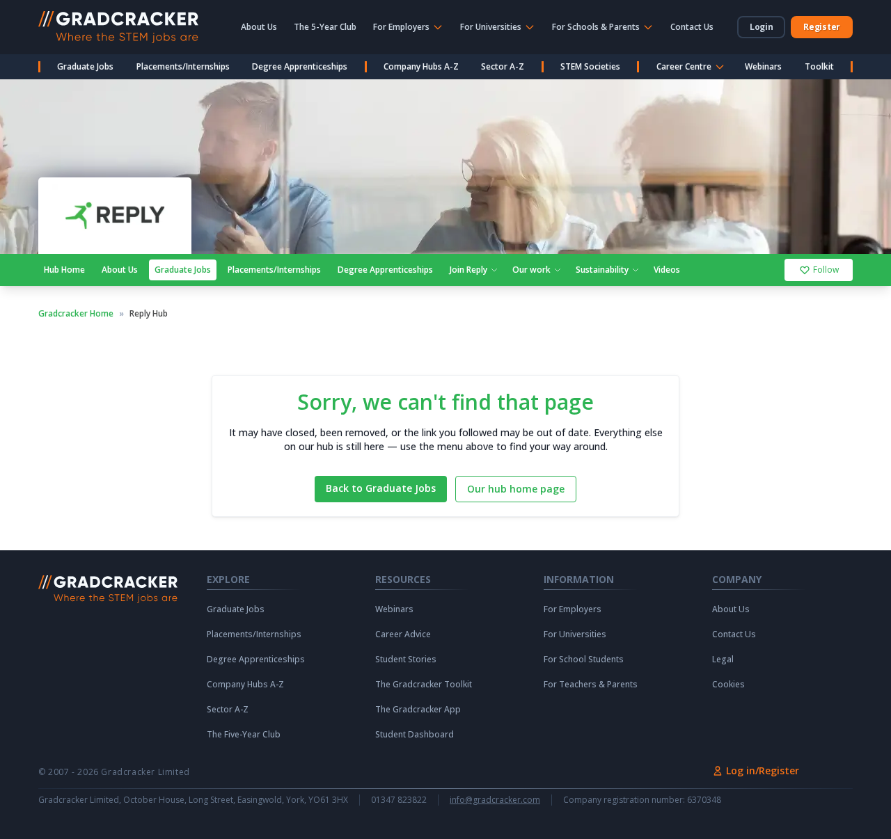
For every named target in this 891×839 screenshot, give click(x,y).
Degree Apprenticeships (299, 66)
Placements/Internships (183, 66)
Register (821, 27)
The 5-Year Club (325, 27)
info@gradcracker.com (495, 800)
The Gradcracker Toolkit (423, 684)
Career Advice (403, 634)
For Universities (575, 634)
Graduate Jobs (85, 66)
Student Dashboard (414, 734)
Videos (667, 269)
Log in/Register (762, 770)
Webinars (763, 66)
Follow (826, 269)
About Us (259, 27)
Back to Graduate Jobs (381, 488)
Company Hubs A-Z (421, 66)
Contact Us (691, 27)
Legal (723, 659)
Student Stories (405, 659)
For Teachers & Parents (591, 684)
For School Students (584, 659)
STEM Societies (590, 66)
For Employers (572, 609)
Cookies (728, 684)
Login (761, 27)
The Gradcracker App (418, 709)
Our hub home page (516, 488)
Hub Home (64, 269)
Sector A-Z (502, 66)
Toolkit (819, 66)
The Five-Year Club (244, 734)
